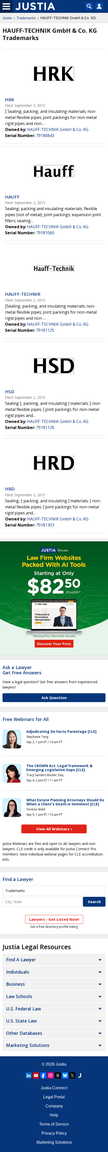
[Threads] (58, 1075)
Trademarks (26, 18)
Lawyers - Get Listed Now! (54, 919)
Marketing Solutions (27, 1045)
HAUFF (12, 197)
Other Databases (24, 1033)
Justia (7, 18)
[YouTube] (36, 1075)
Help (54, 1115)
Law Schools (19, 996)
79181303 (45, 525)
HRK (9, 100)
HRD (10, 489)
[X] (72, 1075)
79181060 (45, 233)
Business (15, 984)
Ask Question (54, 697)
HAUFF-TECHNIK (22, 294)
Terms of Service (54, 1124)
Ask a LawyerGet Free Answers (22, 670)
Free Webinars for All (26, 719)
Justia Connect (54, 1088)
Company (54, 1106)
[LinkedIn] (29, 1075)
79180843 (45, 135)
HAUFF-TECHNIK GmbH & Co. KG (57, 129)
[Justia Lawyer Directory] (80, 1075)
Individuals (17, 972)
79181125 (45, 330)
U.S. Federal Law (23, 1009)
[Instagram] (50, 1075)
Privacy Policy (54, 1133)
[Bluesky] (65, 1075)
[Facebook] (43, 1075)
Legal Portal (54, 1097)
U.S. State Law (21, 1021)
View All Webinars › (54, 828)
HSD (9, 391)
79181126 (45, 427)
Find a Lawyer (18, 879)
